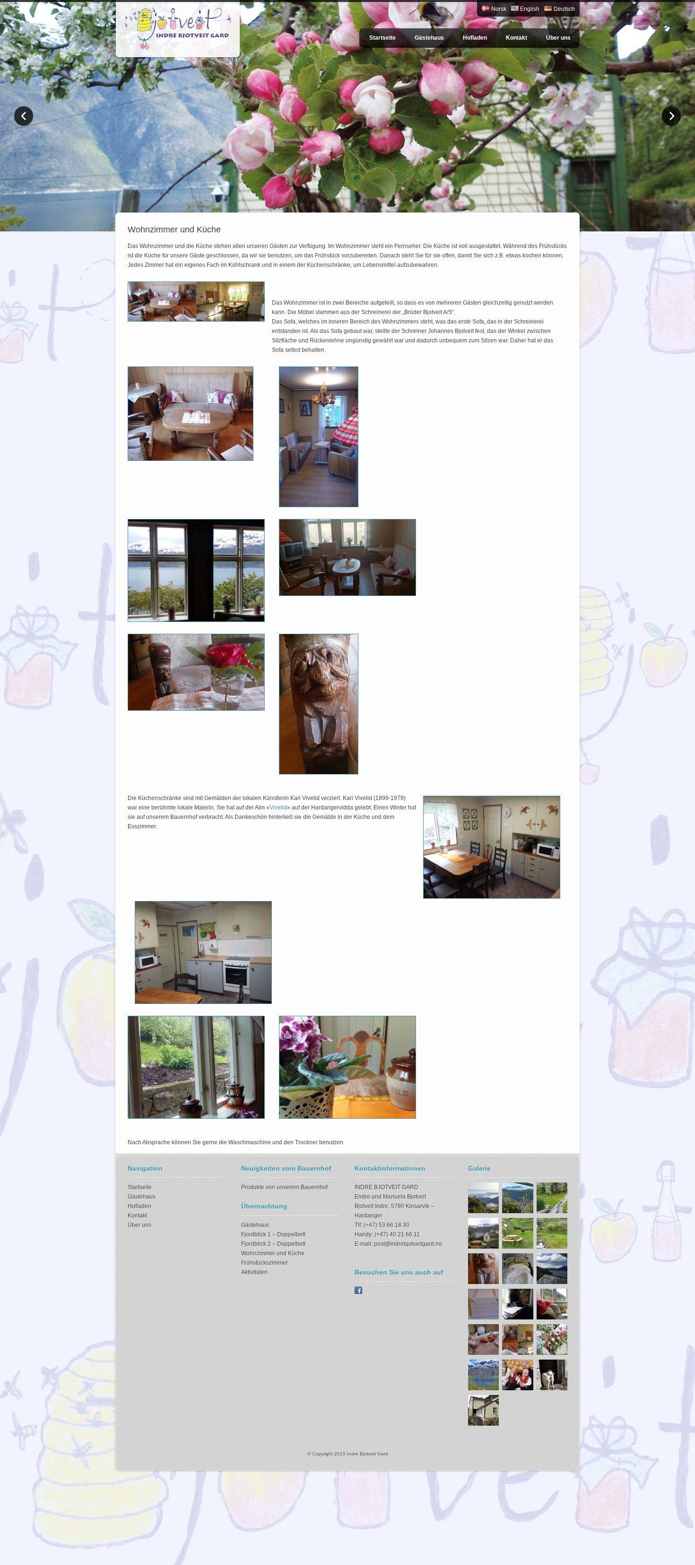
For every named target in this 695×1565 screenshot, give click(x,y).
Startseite (382, 37)
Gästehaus (429, 37)
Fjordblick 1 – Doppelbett (273, 1234)
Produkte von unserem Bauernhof (284, 1187)
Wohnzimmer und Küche (272, 1253)
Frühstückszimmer (264, 1262)
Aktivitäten (254, 1272)
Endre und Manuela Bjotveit (390, 1196)
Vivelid (278, 807)
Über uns (558, 37)
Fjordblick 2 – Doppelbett (273, 1244)
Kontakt (516, 37)
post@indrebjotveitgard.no (408, 1244)
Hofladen (475, 37)
